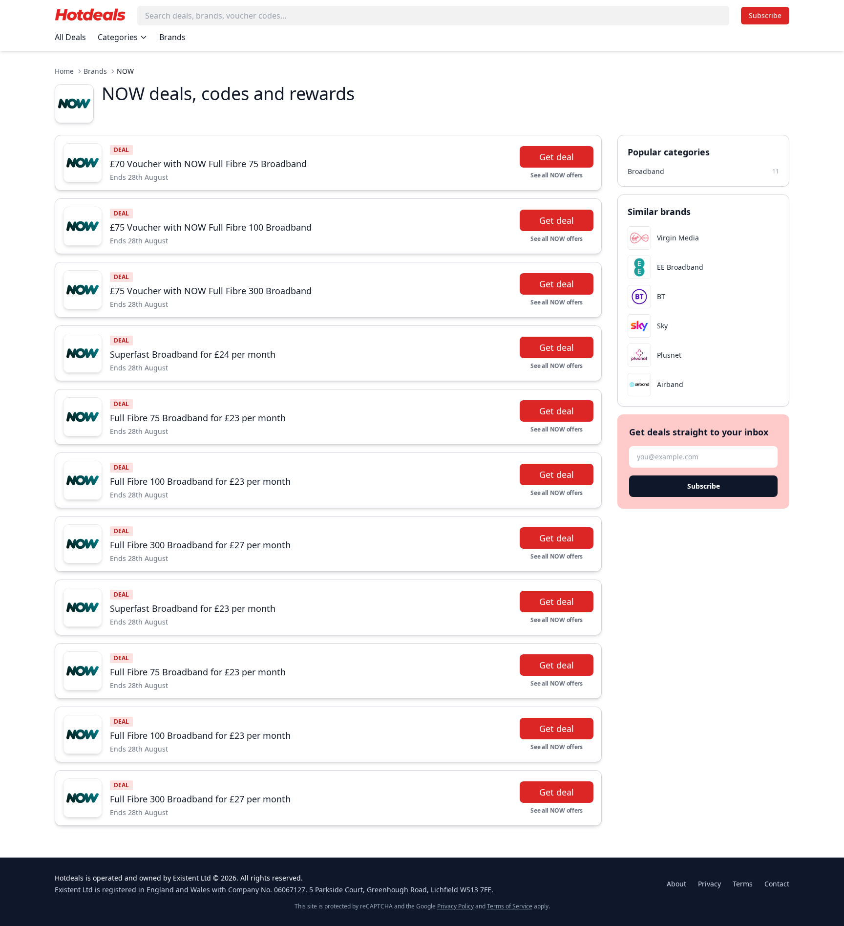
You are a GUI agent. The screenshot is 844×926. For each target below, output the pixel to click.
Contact (776, 883)
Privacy (709, 883)
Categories (118, 37)
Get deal (556, 157)
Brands (172, 37)
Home (64, 71)
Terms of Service (509, 906)
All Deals (70, 37)
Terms (743, 883)
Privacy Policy (455, 906)
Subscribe (765, 15)
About (676, 883)
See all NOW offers (556, 175)
